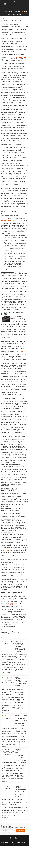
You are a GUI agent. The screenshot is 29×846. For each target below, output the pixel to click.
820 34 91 (8, 11)
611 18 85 (16, 11)
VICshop (12, 604)
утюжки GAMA (19, 351)
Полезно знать (7, 18)
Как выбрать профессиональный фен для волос (21, 643)
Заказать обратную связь (14, 14)
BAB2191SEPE (5, 550)
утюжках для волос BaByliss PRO (10, 220)
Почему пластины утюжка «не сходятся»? (20, 786)
